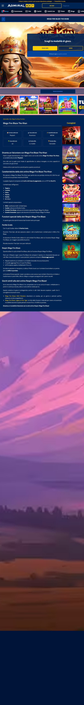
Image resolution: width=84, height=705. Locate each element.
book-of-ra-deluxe (5, 97)
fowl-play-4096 (24, 97)
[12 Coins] (71, 251)
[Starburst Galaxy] (71, 174)
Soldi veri (45, 48)
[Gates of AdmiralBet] (71, 155)
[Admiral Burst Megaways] (71, 213)
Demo (70, 48)
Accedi (52, 6)
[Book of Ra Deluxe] (71, 135)
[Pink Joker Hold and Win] (71, 193)
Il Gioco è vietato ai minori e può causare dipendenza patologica (35, 1)
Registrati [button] (66, 6)
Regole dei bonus (58, 91)
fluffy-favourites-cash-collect (67, 97)
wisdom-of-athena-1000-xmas (47, 98)
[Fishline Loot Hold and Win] (71, 232)
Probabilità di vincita (59, 1)
